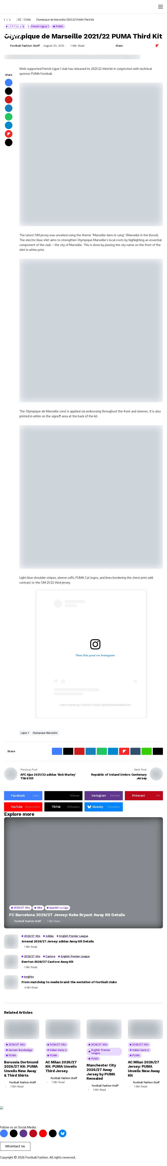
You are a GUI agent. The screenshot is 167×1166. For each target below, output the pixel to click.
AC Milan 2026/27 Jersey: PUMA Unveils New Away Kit (144, 1068)
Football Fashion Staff (25, 45)
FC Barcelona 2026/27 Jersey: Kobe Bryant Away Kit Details (67, 914)
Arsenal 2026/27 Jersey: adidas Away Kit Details (58, 941)
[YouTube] (43, 1133)
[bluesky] (62, 1133)
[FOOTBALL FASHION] (17, 1115)
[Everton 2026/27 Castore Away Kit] (11, 962)
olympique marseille (45, 732)
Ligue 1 (25, 732)
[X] (14, 1133)
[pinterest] (33, 1133)
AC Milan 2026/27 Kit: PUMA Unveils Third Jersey (61, 1066)
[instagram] (23, 1133)
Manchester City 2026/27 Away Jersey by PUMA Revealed (101, 1071)
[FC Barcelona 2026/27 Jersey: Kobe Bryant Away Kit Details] (83, 872)
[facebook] (4, 1133)
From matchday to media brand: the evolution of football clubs (69, 982)
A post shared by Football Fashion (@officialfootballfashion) (95, 704)
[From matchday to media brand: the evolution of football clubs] (11, 982)
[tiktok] (53, 1133)
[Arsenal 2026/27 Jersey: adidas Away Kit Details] (11, 941)
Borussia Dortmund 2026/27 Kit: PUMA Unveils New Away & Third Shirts (21, 1068)
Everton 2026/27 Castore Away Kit (47, 962)
